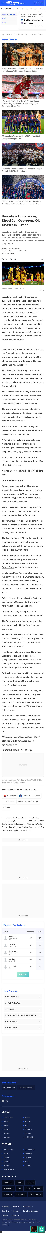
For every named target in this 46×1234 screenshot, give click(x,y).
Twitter (39, 824)
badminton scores (21, 821)
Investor (16, 1211)
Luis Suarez (31, 403)
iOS (29, 830)
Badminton (8, 1188)
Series (27, 1118)
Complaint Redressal (30, 1211)
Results (28, 1121)
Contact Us (16, 1215)
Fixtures (34, 9)
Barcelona (11, 796)
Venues (7, 1137)
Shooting (8, 1194)
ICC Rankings (12, 1021)
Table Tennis (35, 1194)
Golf (19, 1188)
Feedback (27, 1206)
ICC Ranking (30, 1137)
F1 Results (33, 821)
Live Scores (8, 1118)
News (34, 34)
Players (28, 1133)
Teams (6, 1133)
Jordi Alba (32, 563)
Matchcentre (9, 1169)
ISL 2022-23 (8, 1150)
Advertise (5, 1206)
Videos (6, 1129)
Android (22, 830)
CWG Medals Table (14, 1003)
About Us (16, 1206)
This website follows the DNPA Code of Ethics (19, 1220)
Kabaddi (37, 1188)
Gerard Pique (8, 567)
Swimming (20, 1194)
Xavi (41, 336)
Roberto (21, 580)
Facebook (20, 824)
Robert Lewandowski (11, 698)
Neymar (18, 403)
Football (6, 807)
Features (28, 1129)
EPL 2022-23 (30, 1150)
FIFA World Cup (12, 997)
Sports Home (6, 34)
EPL (5, 23)
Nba (28, 1188)
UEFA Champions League (21, 34)
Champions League (9, 9)
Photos (27, 1125)
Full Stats (23, 974)
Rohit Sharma (12, 1028)
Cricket (16, 818)
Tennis (19, 1183)
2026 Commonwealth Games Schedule (21, 1015)
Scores (25, 9)
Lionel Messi (7, 403)
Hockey (30, 1183)
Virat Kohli (11, 1009)
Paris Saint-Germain (31, 796)
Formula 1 (8, 1183)
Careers (5, 1215)
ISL (5, 19)
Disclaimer (6, 1211)
